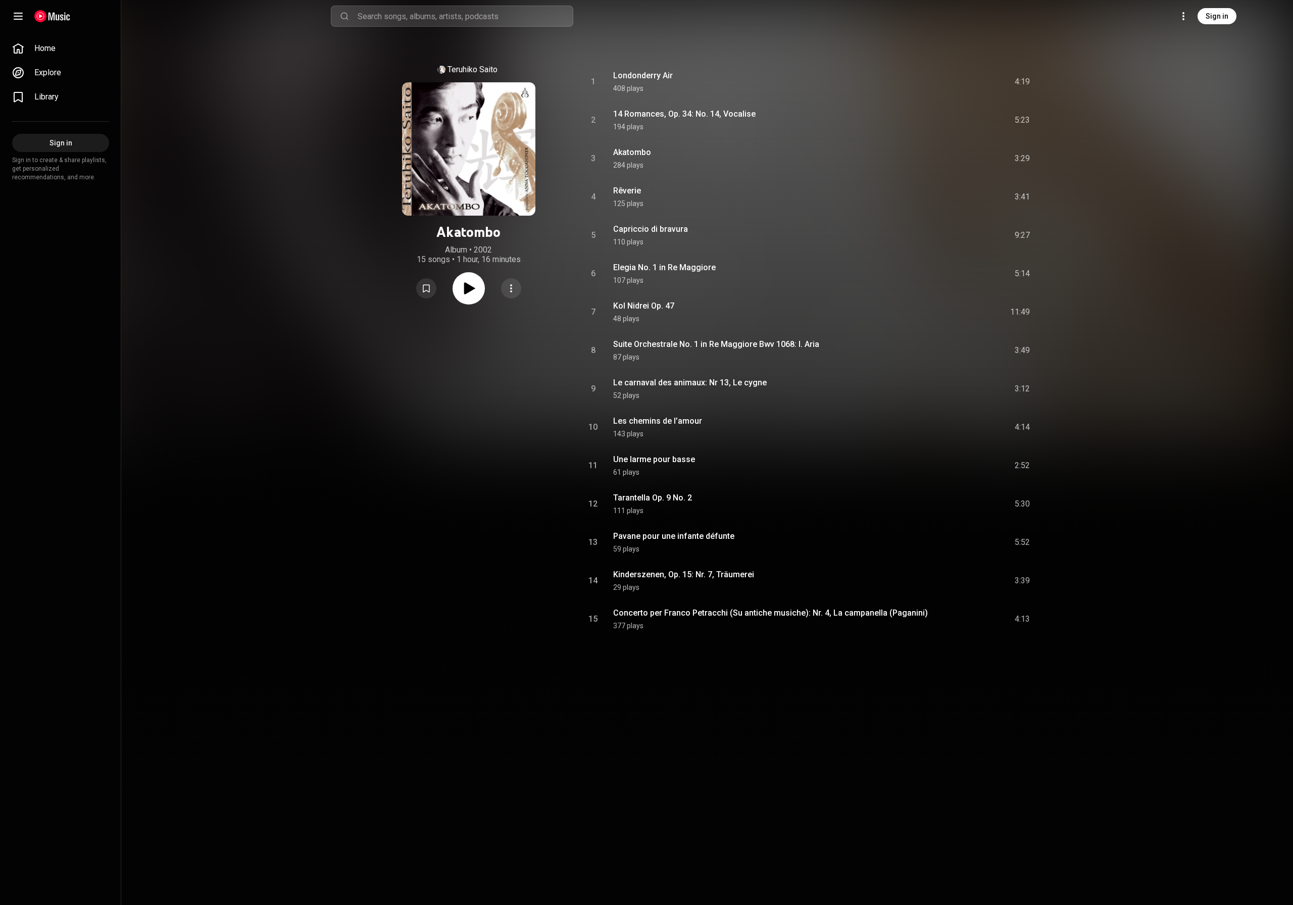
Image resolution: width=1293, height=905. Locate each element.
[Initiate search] (344, 16)
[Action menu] (511, 288)
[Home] (52, 16)
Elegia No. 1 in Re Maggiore (664, 267)
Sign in (1217, 16)
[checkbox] (1023, 82)
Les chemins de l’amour (657, 421)
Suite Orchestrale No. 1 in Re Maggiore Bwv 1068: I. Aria (716, 344)
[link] (60, 48)
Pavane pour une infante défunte (673, 536)
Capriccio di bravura (650, 229)
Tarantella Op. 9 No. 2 (652, 497)
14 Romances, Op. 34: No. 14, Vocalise (684, 114)
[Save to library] (426, 288)
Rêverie (627, 190)
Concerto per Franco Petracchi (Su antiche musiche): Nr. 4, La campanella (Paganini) (770, 613)
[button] (426, 288)
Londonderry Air (643, 75)
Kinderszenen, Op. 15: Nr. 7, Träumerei (683, 574)
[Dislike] (965, 82)
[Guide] (18, 16)
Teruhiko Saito (472, 69)
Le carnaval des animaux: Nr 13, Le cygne (690, 382)
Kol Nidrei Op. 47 (643, 306)
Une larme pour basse (654, 459)
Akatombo (632, 152)
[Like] (946, 82)
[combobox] (465, 16)
